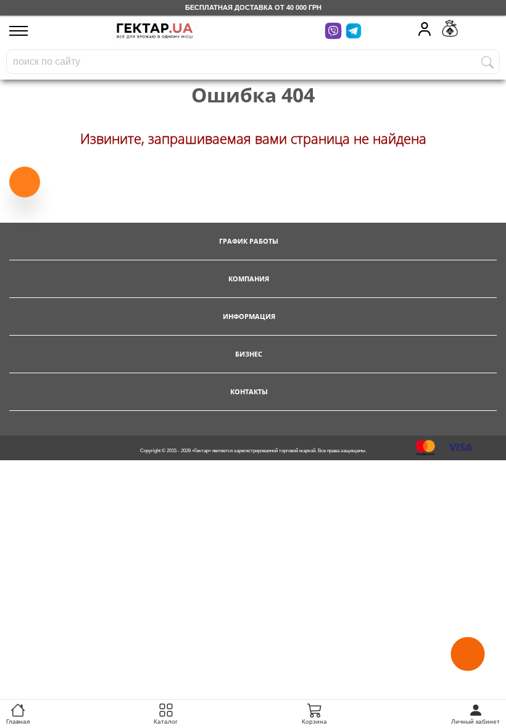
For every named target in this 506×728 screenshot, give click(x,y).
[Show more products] (24, 179)
